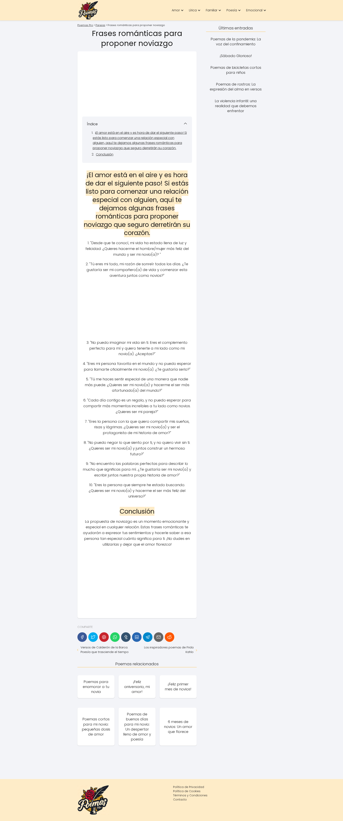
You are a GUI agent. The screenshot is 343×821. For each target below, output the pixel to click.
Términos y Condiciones (190, 795)
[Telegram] (147, 637)
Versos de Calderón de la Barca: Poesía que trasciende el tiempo (105, 649)
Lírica (193, 10)
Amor (176, 10)
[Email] (158, 637)
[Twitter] (93, 637)
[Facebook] (82, 637)
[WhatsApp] (115, 637)
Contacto (180, 800)
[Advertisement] (137, 84)
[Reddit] (169, 637)
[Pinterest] (104, 637)
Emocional (254, 10)
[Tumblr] (126, 637)
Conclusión (104, 154)
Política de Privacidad (188, 787)
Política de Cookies (186, 791)
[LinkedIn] (137, 637)
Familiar (211, 10)
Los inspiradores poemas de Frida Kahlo (168, 649)
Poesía (231, 10)
